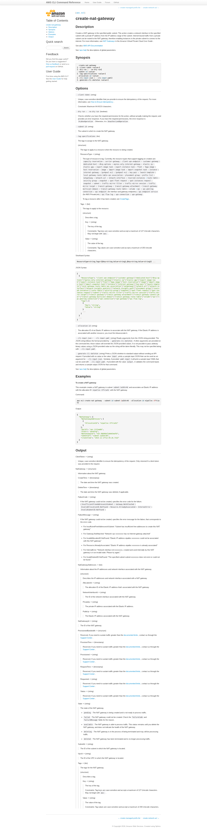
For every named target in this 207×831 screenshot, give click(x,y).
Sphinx (158, 826)
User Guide (97, 2)
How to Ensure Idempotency (102, 102)
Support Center (86, 638)
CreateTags (124, 199)
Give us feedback (52, 64)
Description (52, 27)
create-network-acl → (151, 7)
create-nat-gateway (53, 25)
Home (87, 2)
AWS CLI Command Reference (63, 2)
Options (51, 32)
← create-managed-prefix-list (129, 7)
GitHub (116, 2)
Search (66, 48)
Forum (107, 2)
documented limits (131, 635)
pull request (50, 66)
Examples (52, 34)
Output (51, 37)
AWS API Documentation (93, 46)
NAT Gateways (109, 41)
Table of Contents (57, 20)
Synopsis (51, 30)
